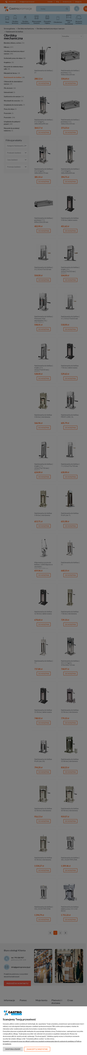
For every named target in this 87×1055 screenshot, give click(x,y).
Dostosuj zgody (12, 1049)
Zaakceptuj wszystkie (37, 1049)
